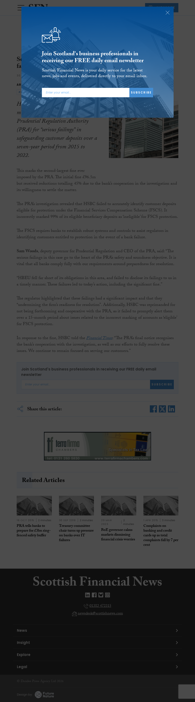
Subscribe (141, 92)
